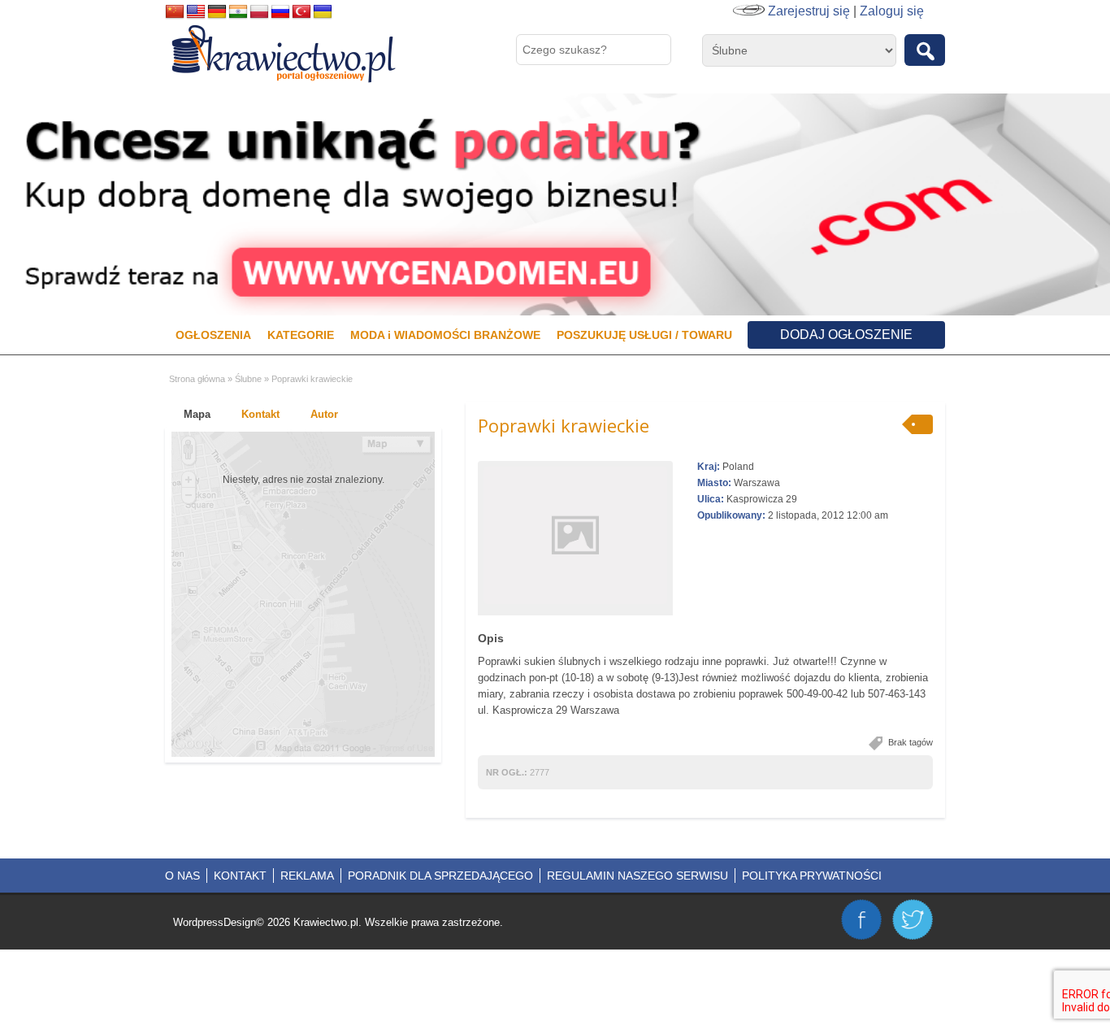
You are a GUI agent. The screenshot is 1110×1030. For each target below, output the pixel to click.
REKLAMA (307, 875)
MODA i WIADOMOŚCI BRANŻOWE (445, 334)
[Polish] (259, 12)
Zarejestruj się (809, 11)
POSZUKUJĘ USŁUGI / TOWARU (644, 334)
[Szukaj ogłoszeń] (924, 50)
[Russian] (280, 12)
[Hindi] (238, 12)
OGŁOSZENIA (213, 334)
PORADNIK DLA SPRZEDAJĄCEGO (440, 875)
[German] (217, 12)
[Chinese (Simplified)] (174, 12)
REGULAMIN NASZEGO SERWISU (637, 875)
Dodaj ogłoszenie (846, 334)
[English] (196, 12)
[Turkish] (301, 12)
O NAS (182, 875)
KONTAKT (240, 875)
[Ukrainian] (322, 12)
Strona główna (197, 379)
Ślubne (248, 379)
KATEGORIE (300, 334)
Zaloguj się (892, 11)
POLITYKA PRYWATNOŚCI (812, 875)
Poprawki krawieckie (563, 425)
